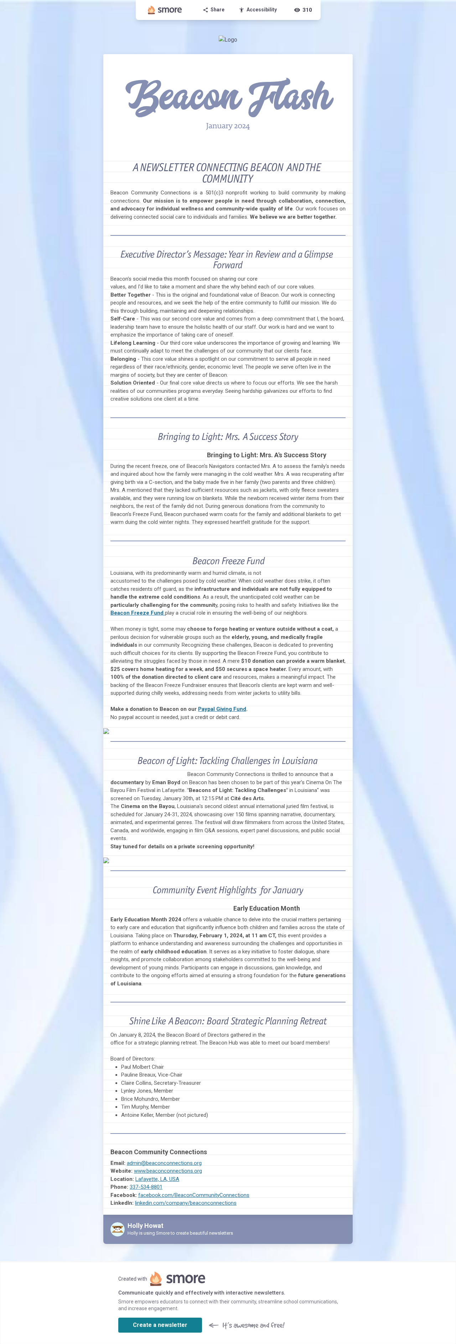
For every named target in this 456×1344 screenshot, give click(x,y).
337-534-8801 (146, 1187)
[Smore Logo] (165, 10)
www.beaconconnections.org (168, 1171)
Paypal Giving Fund (222, 709)
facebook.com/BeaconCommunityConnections (193, 1195)
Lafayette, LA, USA (157, 1179)
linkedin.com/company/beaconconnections (186, 1203)
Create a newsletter (160, 1325)
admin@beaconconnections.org (164, 1163)
